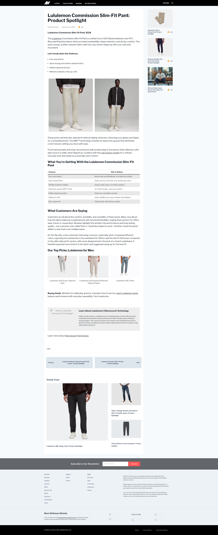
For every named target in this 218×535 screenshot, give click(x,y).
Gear (89, 480)
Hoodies (47, 480)
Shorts (68, 480)
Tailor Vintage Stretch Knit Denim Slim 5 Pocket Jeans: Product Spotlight (124, 413)
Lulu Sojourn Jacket (110, 153)
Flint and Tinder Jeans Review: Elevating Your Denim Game (155, 90)
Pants (68, 477)
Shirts (46, 493)
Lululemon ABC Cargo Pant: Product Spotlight (65, 446)
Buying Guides (90, 3)
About (137, 530)
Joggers (68, 474)
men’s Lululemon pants (127, 293)
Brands (79, 3)
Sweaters (47, 496)
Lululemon (57, 38)
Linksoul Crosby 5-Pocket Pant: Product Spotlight (155, 32)
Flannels (47, 474)
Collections (68, 3)
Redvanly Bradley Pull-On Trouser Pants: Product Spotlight (155, 61)
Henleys (46, 477)
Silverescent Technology (77, 336)
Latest (57, 3)
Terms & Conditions (162, 530)
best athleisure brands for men (67, 517)
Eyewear (90, 477)
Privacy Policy (147, 530)
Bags (89, 474)
